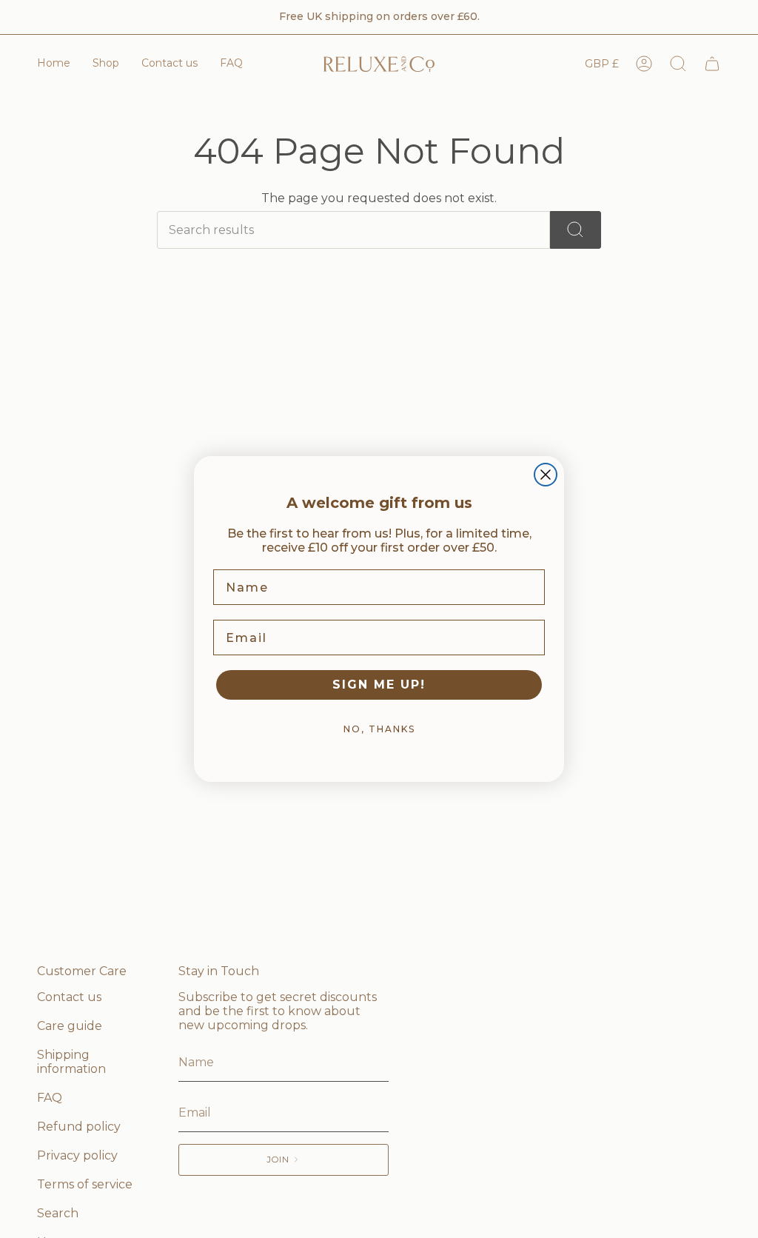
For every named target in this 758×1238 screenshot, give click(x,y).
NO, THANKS (379, 729)
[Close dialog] (545, 475)
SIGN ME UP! (379, 684)
